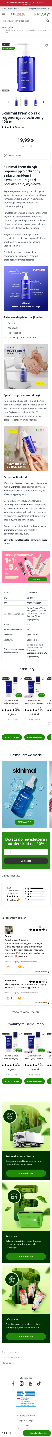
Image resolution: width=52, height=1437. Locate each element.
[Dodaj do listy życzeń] (20, 678)
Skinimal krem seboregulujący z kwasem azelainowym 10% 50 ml (12, 702)
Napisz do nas (26, 1173)
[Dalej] (43, 102)
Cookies (26, 1425)
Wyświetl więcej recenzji (26, 1011)
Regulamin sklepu (26, 1420)
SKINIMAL (33, 592)
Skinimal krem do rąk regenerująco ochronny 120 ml (28, 31)
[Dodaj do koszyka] (12, 737)
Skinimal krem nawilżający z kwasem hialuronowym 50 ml (35, 702)
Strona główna (8, 27)
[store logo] (18, 14)
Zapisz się (26, 860)
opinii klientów (13, 892)
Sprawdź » (26, 4)
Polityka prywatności (26, 1415)
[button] (9, 930)
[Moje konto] (45, 14)
